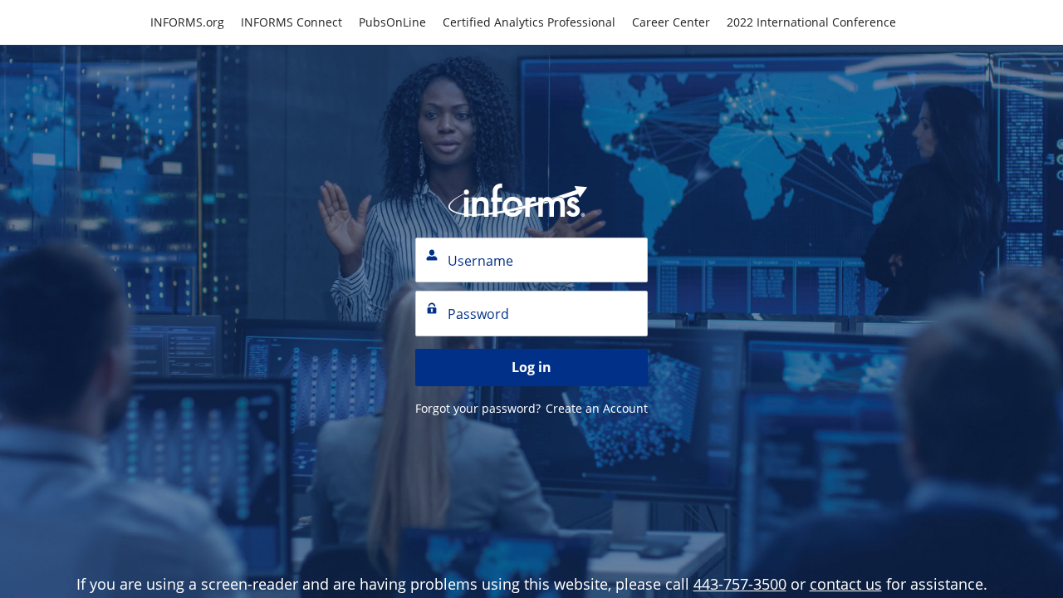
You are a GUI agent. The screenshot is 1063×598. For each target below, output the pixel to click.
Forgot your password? (478, 408)
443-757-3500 (739, 584)
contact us (846, 584)
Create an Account (597, 408)
